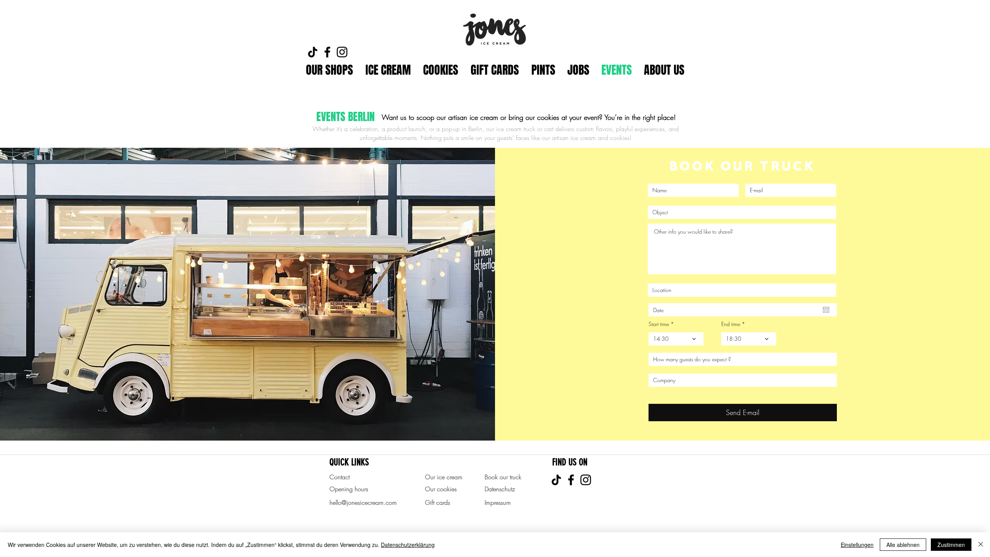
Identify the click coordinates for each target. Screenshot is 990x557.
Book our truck (503, 477)
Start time (659, 324)
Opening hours (348, 489)
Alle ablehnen (903, 544)
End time (730, 324)
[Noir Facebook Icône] (327, 52)
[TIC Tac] (313, 52)
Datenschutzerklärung (408, 544)
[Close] (980, 544)
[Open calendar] (826, 310)
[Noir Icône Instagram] (342, 52)
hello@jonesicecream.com (363, 502)
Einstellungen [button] (857, 544)
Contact (339, 477)
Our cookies (441, 489)
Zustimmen (951, 544)
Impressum (498, 502)
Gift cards (437, 502)
